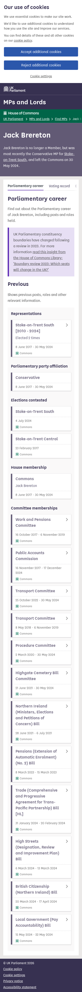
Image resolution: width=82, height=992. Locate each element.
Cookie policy (12, 969)
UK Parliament (13, 119)
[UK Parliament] (14, 89)
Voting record (59, 186)
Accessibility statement (19, 987)
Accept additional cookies (41, 52)
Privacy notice (13, 981)
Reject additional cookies (41, 65)
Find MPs (61, 119)
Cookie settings (41, 76)
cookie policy (23, 40)
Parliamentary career (26, 186)
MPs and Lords (24, 102)
